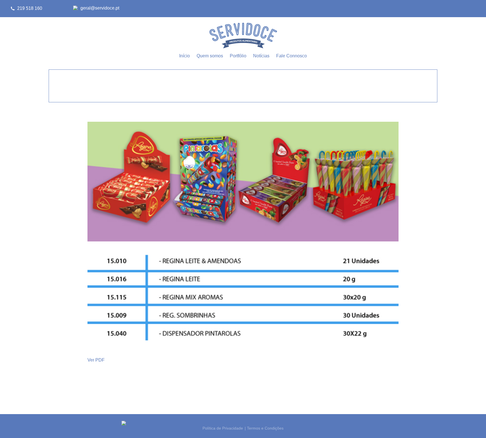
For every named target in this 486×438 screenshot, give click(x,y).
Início (184, 55)
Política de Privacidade (222, 428)
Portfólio (238, 55)
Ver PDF (96, 360)
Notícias (261, 55)
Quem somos (210, 55)
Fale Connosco (291, 55)
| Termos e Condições (264, 428)
